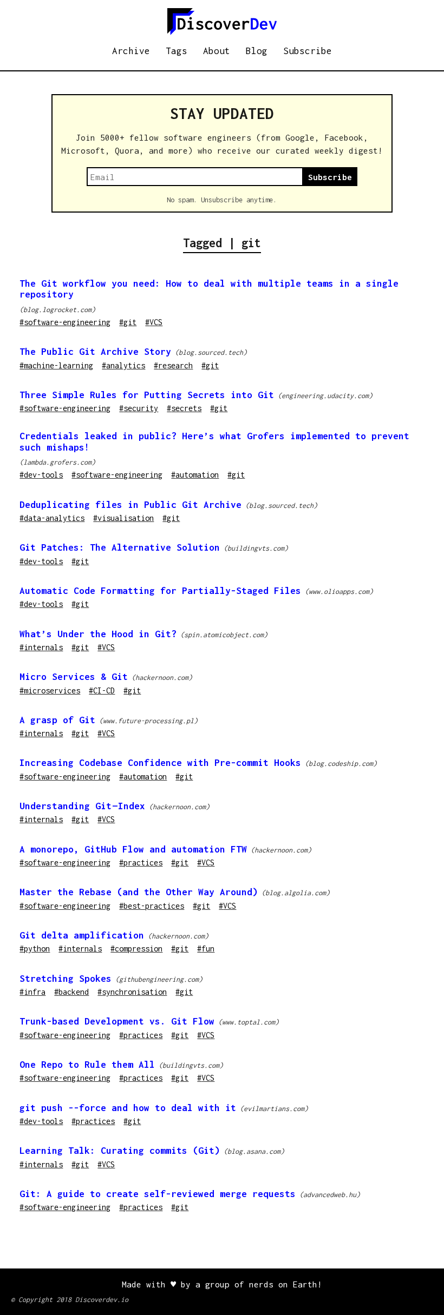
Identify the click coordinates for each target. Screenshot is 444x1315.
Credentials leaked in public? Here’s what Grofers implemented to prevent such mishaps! (214, 442)
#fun (205, 948)
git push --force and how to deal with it (127, 1107)
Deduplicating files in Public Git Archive (130, 504)
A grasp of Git (57, 720)
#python (34, 948)
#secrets (184, 408)
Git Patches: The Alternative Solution (119, 547)
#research (173, 365)
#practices (140, 862)
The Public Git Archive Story (95, 351)
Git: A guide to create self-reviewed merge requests (157, 1193)
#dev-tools (41, 474)
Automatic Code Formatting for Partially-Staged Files (160, 590)
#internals (41, 647)
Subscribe (307, 50)
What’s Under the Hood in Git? (98, 634)
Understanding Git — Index (82, 806)
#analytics (123, 365)
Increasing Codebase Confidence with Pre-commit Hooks (160, 762)
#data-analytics (51, 518)
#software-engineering (64, 322)
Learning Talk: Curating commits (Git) (119, 1150)
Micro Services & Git (73, 676)
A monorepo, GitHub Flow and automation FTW (133, 849)
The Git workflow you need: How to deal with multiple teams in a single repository (209, 289)
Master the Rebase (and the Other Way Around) (138, 892)
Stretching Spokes (65, 978)
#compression (136, 948)
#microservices (49, 690)
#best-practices (151, 905)
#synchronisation (132, 991)
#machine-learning (56, 365)
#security (138, 408)
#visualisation (123, 518)
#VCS (153, 322)
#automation (195, 474)
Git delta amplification (81, 935)
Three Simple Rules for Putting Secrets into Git (146, 394)
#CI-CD (102, 690)
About (216, 50)
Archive (131, 50)
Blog (256, 50)
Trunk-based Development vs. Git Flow (116, 1021)
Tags (176, 50)
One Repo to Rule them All (87, 1064)
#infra (32, 991)
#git (127, 322)
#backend (71, 991)
